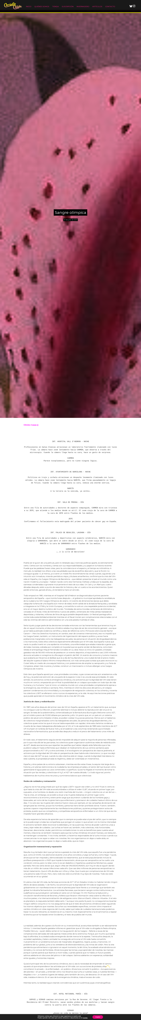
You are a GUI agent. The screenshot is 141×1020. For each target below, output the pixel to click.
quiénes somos (41, 6)
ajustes (85, 1018)
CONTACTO (110, 6)
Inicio (28, 6)
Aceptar (97, 1017)
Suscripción (68, 6)
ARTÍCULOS (97, 6)
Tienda (55, 6)
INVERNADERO (83, 6)
